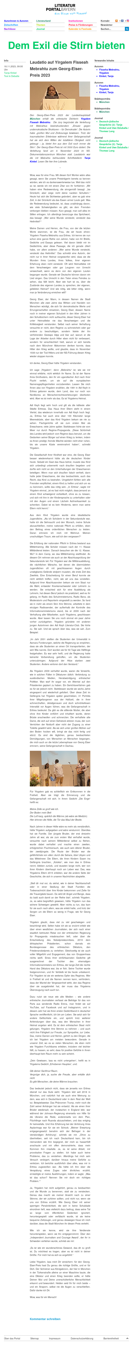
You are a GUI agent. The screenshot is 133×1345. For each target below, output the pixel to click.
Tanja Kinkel (10, 72)
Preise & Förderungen (81, 24)
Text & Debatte (11, 76)
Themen (40, 24)
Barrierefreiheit (111, 1338)
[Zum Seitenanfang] (127, 1337)
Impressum (54, 1338)
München (35, 118)
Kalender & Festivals (80, 28)
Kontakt (105, 20)
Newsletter (106, 24)
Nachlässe (10, 28)
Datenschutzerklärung (82, 1338)
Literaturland (43, 20)
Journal (40, 28)
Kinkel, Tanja (106, 76)
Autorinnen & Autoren (16, 20)
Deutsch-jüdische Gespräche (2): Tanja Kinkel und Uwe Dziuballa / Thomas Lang (114, 126)
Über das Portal (12, 1338)
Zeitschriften (11, 24)
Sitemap (34, 1338)
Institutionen (76, 20)
